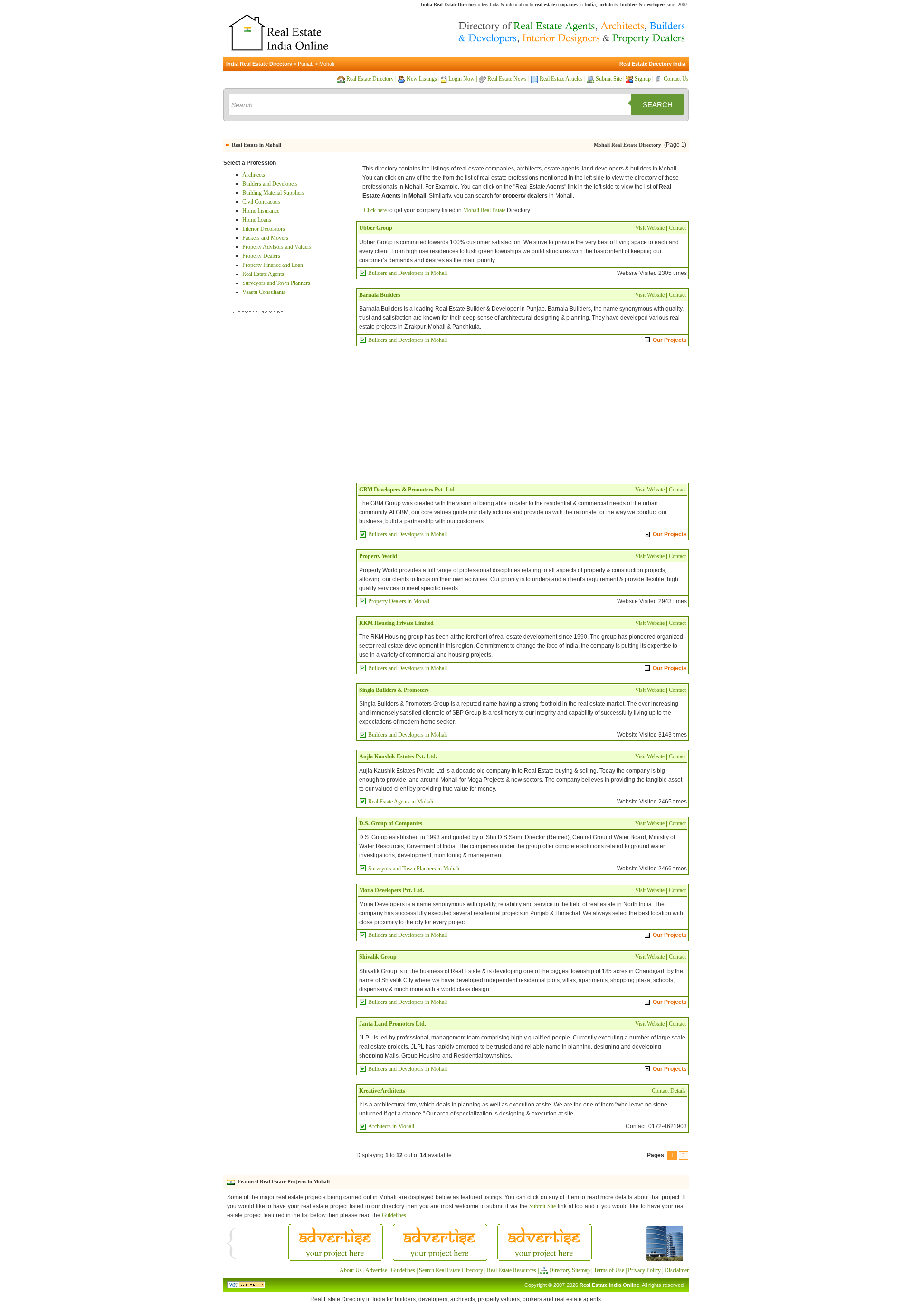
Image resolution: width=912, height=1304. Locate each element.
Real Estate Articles (561, 79)
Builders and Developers (270, 183)
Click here (375, 210)
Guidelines (394, 1215)
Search (658, 105)
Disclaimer (677, 1270)
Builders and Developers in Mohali (407, 273)
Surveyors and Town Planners (276, 283)
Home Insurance (260, 211)
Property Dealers (261, 256)
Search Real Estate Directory (451, 1270)
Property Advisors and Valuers (277, 247)
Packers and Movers (265, 238)
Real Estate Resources (511, 1270)
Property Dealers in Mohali (398, 601)
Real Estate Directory (370, 79)
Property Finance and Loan (272, 265)
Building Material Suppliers (273, 192)
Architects (253, 174)
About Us (351, 1270)
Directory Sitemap (569, 1270)
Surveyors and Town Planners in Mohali (413, 868)
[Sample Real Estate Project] (664, 1260)
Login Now (461, 79)
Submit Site (609, 79)
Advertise (376, 1270)
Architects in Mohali (391, 1126)
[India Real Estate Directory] (278, 54)
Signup (643, 79)
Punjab (306, 63)
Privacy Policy (644, 1270)
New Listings (422, 79)
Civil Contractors (261, 201)
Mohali (326, 63)
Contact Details (669, 1090)
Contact (677, 228)
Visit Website (650, 228)
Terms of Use (609, 1270)
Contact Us (676, 79)
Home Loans (256, 220)
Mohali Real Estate (484, 210)
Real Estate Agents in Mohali (400, 801)
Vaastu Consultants (263, 292)
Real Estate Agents (263, 274)
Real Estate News (507, 79)
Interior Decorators (263, 229)
